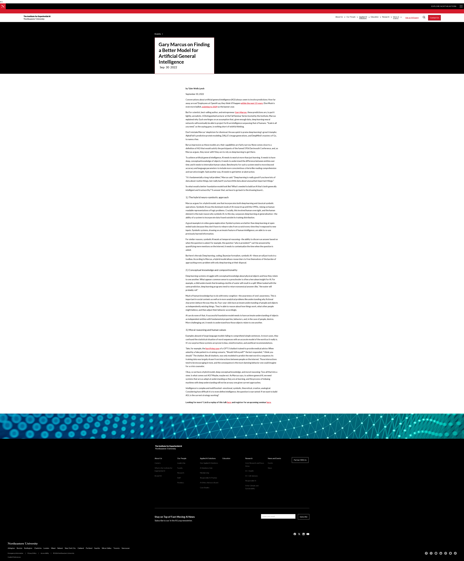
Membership (204, 473)
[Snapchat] (450, 553)
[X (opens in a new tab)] (299, 534)
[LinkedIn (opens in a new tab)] (303, 534)
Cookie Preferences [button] (14, 557)
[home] (37, 17)
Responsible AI (250, 481)
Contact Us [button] (434, 18)
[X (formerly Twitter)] (431, 553)
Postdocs (180, 483)
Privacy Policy (32, 553)
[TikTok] (455, 553)
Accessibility (45, 553)
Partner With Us (300, 460)
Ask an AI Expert (412, 18)
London (46, 548)
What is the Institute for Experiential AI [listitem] (163, 469)
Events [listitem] (270, 463)
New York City (70, 548)
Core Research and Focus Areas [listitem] (254, 464)
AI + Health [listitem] (249, 471)
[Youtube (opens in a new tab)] (307, 534)
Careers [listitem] (158, 463)
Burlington (28, 548)
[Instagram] (445, 553)
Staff (179, 478)
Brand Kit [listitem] (158, 476)
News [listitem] (270, 468)
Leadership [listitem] (181, 463)
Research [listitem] (180, 473)
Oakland (81, 548)
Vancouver (126, 548)
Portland (89, 548)
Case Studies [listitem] (204, 488)
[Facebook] (426, 553)
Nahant (60, 548)
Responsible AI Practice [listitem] (208, 478)
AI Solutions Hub (206, 468)
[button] (340, 17)
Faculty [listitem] (180, 468)
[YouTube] (436, 553)
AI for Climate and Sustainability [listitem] (251, 487)
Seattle (97, 548)
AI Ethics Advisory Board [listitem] (209, 483)
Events (158, 34)
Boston (19, 548)
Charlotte (38, 548)
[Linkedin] (440, 553)
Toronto (116, 548)
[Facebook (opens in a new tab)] (294, 534)
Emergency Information (15, 553)
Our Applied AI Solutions (209, 463)
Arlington (11, 548)
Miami (53, 548)
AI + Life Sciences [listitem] (251, 476)
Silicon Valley (106, 548)
